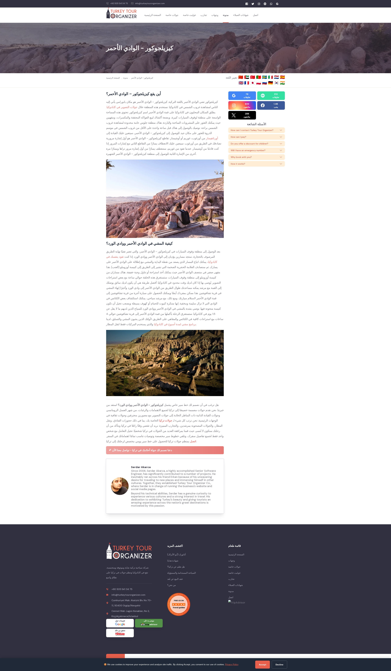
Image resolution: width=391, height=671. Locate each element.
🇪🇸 (282, 77)
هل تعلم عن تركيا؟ (176, 566)
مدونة (226, 15)
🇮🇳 (282, 82)
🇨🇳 (241, 77)
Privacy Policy (231, 664)
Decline (279, 664)
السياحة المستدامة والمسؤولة (181, 572)
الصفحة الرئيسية (152, 15)
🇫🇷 (247, 82)
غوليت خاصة (189, 15)
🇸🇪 (265, 77)
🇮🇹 (271, 77)
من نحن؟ (171, 585)
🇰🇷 (277, 82)
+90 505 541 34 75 (119, 3)
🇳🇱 (277, 77)
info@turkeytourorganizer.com (150, 3)
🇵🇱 (259, 82)
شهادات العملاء (240, 15)
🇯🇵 (253, 82)
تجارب (203, 15)
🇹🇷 (253, 77)
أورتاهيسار (212, 138)
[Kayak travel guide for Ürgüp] (195, 604)
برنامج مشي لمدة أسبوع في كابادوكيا (175, 324)
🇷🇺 (265, 82)
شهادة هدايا (172, 560)
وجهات (214, 15)
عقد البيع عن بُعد (175, 579)
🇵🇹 (259, 77)
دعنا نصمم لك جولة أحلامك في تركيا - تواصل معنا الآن (141, 450)
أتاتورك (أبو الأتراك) (176, 554)
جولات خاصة (172, 15)
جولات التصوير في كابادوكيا (122, 107)
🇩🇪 (271, 82)
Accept (262, 664)
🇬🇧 (241, 82)
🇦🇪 (247, 77)
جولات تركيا (165, 420)
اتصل (255, 15)
